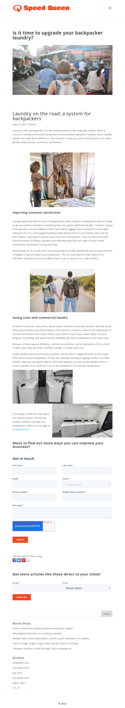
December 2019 (21, 667)
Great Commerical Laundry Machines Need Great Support (43, 628)
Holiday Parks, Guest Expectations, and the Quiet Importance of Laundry (51, 638)
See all (16, 687)
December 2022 (21, 677)
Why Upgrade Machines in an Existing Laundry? (37, 633)
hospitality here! (21, 429)
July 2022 (17, 672)
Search (106, 613)
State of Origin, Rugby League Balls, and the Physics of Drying (45, 643)
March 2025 (19, 682)
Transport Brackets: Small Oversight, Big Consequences (42, 648)
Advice (32, 124)
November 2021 (21, 662)
